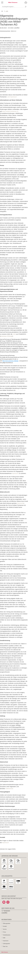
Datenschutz (9, 788)
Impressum (15, 473)
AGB (14, 334)
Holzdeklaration (6, 934)
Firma (4, 932)
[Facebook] (4, 902)
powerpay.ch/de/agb (6, 336)
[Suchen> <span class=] (25, 6)
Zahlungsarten (6, 943)
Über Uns (5, 946)
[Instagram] (8, 902)
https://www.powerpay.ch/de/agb (10, 360)
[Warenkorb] (26, 2)
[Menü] (2, 2)
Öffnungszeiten (6, 923)
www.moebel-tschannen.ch (10, 111)
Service (5, 929)
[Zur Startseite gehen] (13, 2)
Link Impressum (12, 97)
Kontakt (5, 926)
